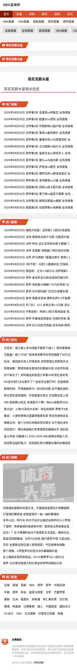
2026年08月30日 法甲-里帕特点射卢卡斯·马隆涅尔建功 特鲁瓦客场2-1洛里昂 (38, 237)
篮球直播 (44, 30)
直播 (19, 14)
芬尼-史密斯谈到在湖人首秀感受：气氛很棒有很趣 (34, 544)
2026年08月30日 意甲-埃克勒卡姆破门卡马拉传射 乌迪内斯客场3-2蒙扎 (38, 285)
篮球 (15, 585)
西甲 (40, 585)
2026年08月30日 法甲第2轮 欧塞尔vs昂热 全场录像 (36, 119)
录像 (32, 14)
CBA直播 (23, 21)
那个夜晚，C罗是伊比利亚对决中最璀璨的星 (30, 550)
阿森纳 (16, 606)
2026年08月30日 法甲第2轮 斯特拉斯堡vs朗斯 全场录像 (38, 200)
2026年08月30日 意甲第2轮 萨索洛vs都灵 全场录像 (36, 166)
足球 (7, 585)
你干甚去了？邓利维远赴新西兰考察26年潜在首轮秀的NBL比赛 (38, 375)
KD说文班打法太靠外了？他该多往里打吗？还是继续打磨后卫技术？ (37, 382)
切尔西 (63, 599)
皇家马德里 (36, 592)
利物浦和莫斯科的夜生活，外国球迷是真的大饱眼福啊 (36, 508)
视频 (57, 14)
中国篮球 (51, 606)
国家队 (25, 599)
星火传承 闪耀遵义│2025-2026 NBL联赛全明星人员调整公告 (37, 436)
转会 (23, 592)
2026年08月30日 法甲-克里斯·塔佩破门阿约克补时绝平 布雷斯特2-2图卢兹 (38, 251)
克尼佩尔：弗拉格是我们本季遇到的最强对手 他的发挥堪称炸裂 (37, 430)
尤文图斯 (30, 613)
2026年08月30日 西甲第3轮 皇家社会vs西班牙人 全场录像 (38, 153)
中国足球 (59, 585)
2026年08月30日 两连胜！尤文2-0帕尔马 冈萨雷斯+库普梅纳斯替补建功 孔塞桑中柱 (37, 271)
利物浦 (36, 599)
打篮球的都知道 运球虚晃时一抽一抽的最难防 (31, 514)
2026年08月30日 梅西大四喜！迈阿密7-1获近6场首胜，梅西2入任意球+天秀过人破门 (38, 230)
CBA (19, 613)
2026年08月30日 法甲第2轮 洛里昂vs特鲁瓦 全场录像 (37, 112)
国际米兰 (64, 606)
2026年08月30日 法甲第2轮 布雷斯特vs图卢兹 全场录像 (38, 126)
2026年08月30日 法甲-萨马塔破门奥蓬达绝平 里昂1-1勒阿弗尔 (38, 257)
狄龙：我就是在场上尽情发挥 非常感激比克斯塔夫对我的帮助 (37, 362)
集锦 (44, 14)
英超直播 (38, 21)
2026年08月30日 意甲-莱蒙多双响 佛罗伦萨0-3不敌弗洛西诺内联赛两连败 (38, 298)
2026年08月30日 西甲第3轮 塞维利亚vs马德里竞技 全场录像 (38, 140)
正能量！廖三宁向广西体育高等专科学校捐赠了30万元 (37, 354)
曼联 (7, 599)
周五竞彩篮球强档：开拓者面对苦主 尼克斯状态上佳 (36, 395)
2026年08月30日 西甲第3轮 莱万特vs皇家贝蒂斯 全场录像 (38, 194)
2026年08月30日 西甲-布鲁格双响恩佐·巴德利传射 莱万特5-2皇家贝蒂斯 (38, 319)
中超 (7, 592)
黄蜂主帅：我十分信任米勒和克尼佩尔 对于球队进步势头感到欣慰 (37, 423)
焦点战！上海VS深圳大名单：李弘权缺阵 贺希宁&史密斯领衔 (37, 409)
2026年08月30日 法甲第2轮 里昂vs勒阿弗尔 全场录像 (37, 132)
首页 (6, 14)
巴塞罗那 (59, 592)
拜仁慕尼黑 (50, 599)
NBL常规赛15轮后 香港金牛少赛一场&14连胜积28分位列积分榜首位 (37, 402)
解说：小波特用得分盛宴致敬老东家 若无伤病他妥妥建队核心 (37, 416)
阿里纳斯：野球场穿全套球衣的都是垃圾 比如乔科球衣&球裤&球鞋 (38, 368)
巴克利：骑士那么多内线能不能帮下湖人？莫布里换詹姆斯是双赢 (38, 348)
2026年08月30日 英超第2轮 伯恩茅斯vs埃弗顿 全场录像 (38, 207)
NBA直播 (8, 21)
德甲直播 (68, 21)
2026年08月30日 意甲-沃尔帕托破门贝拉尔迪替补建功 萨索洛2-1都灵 (37, 291)
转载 (60, 613)
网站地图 (39, 662)
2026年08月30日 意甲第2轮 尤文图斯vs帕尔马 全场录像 (38, 146)
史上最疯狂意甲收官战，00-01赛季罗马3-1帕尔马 (33, 557)
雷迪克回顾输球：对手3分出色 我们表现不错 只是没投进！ (39, 538)
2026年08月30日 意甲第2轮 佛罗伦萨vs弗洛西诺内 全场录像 (38, 174)
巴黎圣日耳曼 (46, 613)
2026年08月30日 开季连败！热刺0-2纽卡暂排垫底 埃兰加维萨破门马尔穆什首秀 (38, 312)
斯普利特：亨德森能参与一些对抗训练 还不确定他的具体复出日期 (37, 389)
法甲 (48, 592)
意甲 (48, 585)
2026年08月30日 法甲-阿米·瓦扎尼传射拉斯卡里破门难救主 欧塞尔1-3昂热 (38, 244)
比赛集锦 (29, 606)
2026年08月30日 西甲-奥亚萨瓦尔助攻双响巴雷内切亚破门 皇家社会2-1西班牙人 (37, 278)
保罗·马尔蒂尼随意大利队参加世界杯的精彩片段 (32, 563)
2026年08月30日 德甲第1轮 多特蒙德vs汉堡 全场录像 (37, 180)
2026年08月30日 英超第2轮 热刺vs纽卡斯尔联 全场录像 (38, 187)
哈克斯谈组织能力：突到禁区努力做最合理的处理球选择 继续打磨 (38, 443)
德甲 (15, 592)
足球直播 (27, 30)
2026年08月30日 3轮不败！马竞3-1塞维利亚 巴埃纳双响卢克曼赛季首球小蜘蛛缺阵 (37, 264)
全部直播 (10, 30)
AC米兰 (8, 613)
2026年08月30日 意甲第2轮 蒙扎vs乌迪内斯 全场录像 (37, 160)
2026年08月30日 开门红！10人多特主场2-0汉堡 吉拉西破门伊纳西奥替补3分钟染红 (38, 305)
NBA (32, 585)
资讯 (70, 14)
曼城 (7, 606)
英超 (23, 585)
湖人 (40, 606)
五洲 (15, 599)
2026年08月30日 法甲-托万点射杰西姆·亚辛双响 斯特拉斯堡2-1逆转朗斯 (38, 325)
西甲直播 (53, 21)
